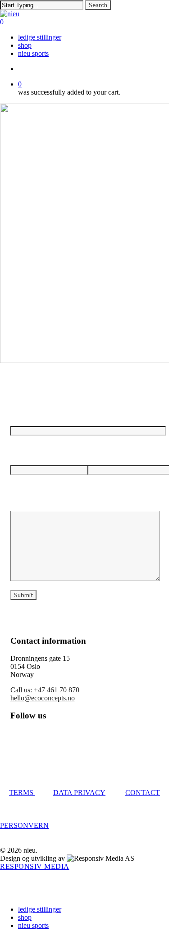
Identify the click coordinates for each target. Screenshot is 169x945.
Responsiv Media (34, 866)
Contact (142, 792)
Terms (22, 792)
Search (98, 5)
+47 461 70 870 (56, 690)
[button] (2, 941)
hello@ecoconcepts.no (42, 698)
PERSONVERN (24, 825)
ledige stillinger (39, 909)
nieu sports (33, 925)
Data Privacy (79, 792)
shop (25, 917)
